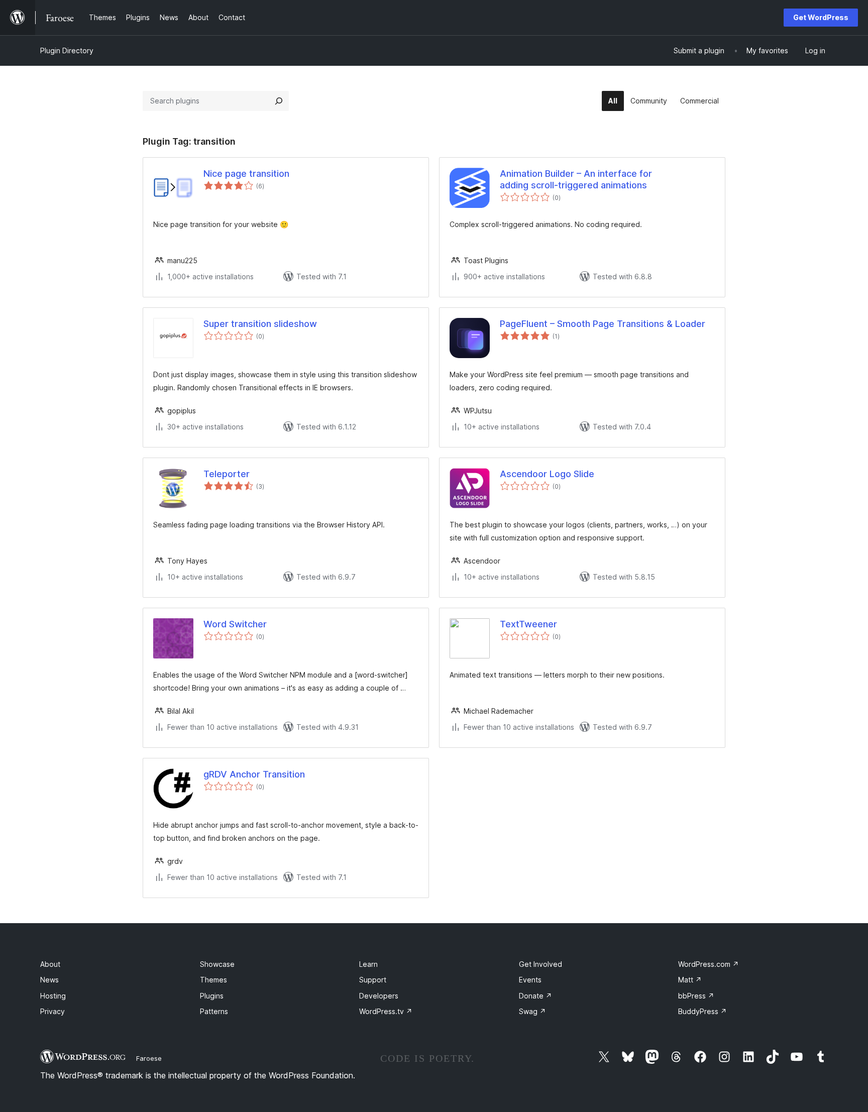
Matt (690, 979)
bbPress (696, 995)
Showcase (217, 964)
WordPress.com (708, 964)
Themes (213, 979)
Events (530, 979)
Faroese (149, 1058)
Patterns (214, 1011)
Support (372, 979)
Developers (378, 995)
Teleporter (226, 474)
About (50, 964)
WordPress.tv (385, 1011)
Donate (535, 995)
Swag (532, 1011)
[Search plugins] (279, 101)
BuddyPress (702, 1011)
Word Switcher (235, 624)
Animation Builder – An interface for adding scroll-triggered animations (576, 179)
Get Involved (540, 964)
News (49, 979)
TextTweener (528, 624)
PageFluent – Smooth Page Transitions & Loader (602, 323)
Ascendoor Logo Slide (547, 474)
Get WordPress (820, 17)
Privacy (52, 1011)
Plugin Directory (66, 50)
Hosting (53, 995)
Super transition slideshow (260, 323)
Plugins (212, 995)
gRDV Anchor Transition (254, 774)
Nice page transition (246, 173)
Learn (368, 964)
